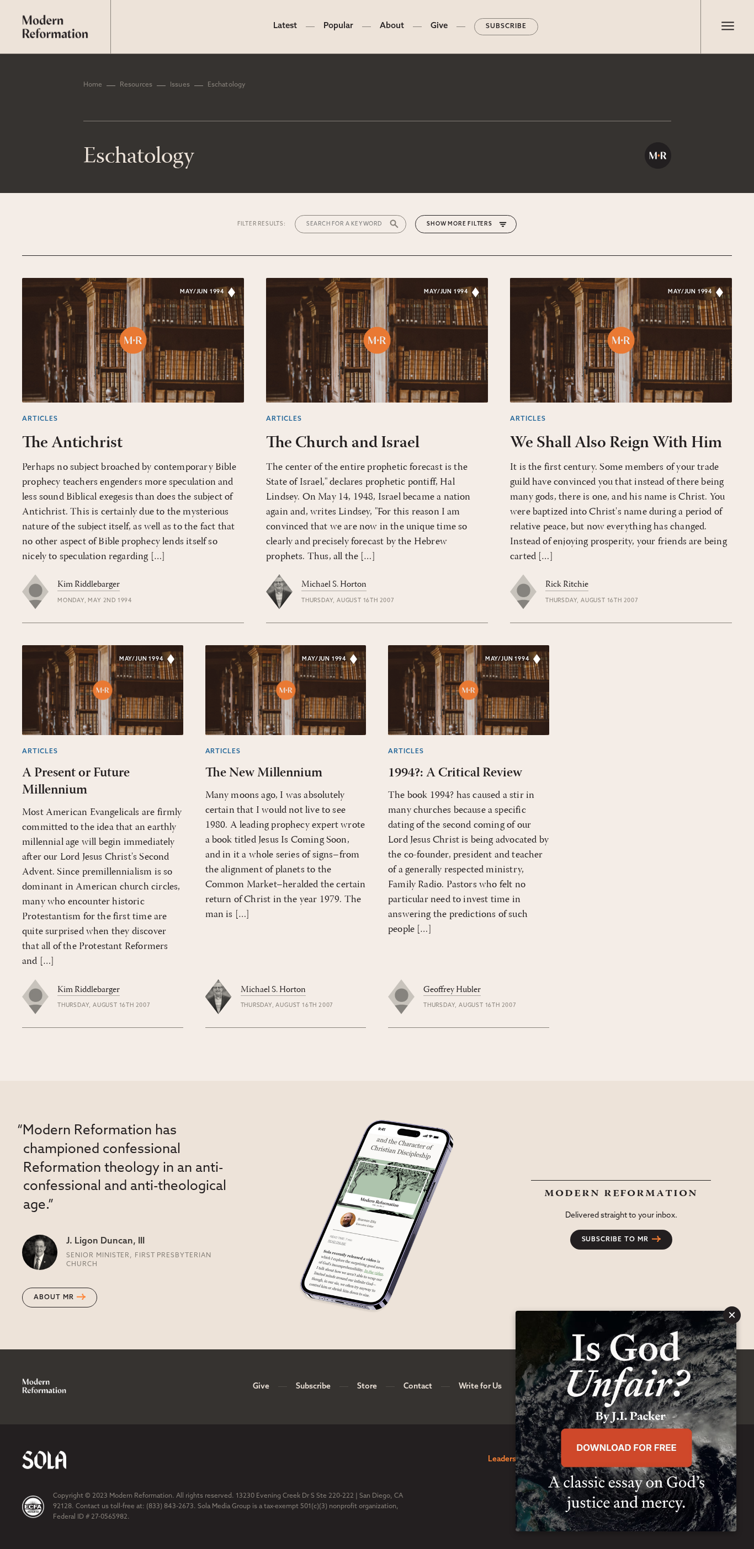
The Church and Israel (343, 443)
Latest (285, 26)
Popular (338, 26)
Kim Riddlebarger (88, 584)
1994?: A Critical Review (455, 773)
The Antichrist (72, 443)
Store (367, 1386)
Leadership (507, 1459)
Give (439, 26)
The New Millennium (263, 773)
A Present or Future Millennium (76, 782)
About (392, 26)
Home (92, 85)
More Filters (470, 224)
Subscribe (506, 26)
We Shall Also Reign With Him (616, 443)
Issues (180, 85)
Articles (40, 419)
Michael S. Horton (334, 584)
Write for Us (480, 1386)
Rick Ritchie (566, 584)
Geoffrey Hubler (452, 989)
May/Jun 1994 (202, 292)
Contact (417, 1386)
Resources (136, 85)
